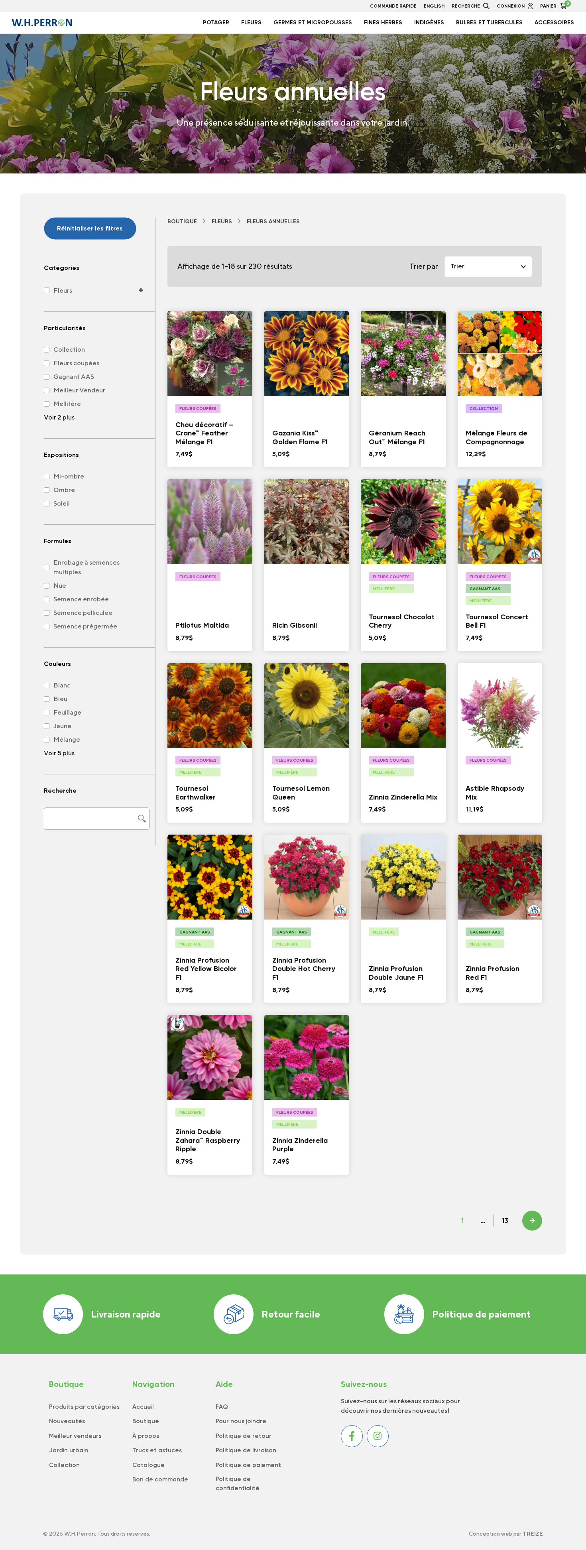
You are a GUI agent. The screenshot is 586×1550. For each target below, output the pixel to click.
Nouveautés (67, 1421)
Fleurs (251, 22)
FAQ (222, 1406)
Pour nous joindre (241, 1421)
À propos (145, 1436)
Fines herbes (383, 22)
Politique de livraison (246, 1450)
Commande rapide (393, 6)
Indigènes (429, 22)
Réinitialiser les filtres (90, 228)
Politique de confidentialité (238, 1483)
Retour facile (291, 1314)
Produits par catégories (84, 1406)
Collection (64, 1465)
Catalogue (148, 1465)
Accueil (143, 1406)
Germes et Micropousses (312, 22)
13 (505, 1220)
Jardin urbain (68, 1450)
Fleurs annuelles (273, 222)
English (434, 6)
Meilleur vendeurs (75, 1436)
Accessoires (554, 22)
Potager (216, 22)
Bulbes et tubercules (489, 22)
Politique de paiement (481, 1314)
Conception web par (506, 1533)
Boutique (182, 222)
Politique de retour (243, 1436)
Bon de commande (160, 1479)
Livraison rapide (126, 1314)
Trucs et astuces (157, 1450)
